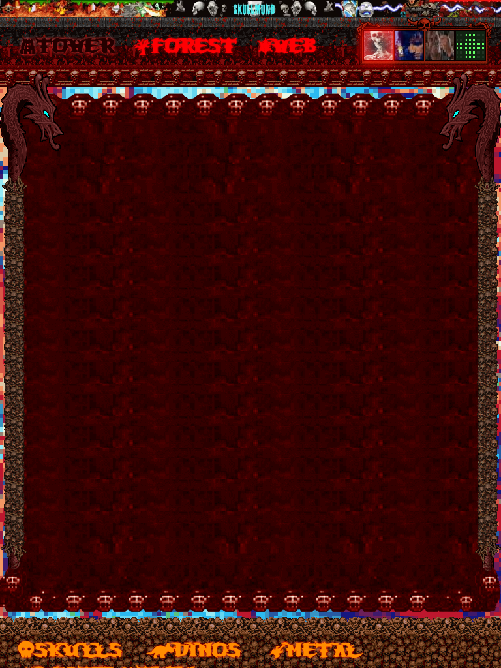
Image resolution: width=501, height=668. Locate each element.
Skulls (78, 648)
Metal (323, 648)
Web (295, 44)
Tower (75, 44)
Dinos (208, 648)
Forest (194, 44)
